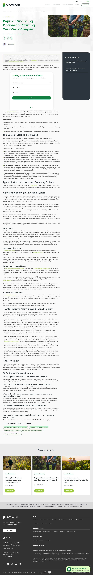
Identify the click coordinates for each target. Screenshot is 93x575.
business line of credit (10, 295)
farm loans (34, 185)
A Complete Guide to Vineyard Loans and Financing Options (76, 61)
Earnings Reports (37, 531)
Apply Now (86, 5)
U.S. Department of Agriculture (41, 268)
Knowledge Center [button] (68, 5)
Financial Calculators (38, 540)
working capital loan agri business (12, 434)
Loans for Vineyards (8, 16)
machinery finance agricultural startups (32, 430)
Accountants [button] (56, 5)
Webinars (62, 531)
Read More (9, 491)
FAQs (42, 523)
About (34, 516)
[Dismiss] (90, 565)
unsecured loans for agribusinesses (39, 427)
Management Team (45, 520)
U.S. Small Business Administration (14, 268)
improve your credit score (11, 341)
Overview (35, 520)
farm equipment (38, 252)
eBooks (56, 531)
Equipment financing (9, 251)
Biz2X (82, 1)
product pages (34, 60)
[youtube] (16, 564)
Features (71, 520)
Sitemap (33, 572)
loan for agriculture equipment (12, 430)
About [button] (77, 5)
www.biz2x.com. (9, 548)
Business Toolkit (37, 537)
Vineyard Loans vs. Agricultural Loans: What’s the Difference (75, 69)
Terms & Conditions (16, 572)
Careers (76, 1)
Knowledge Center (38, 528)
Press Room (35, 523)
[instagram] (20, 564)
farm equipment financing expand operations (15, 427)
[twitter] (12, 564)
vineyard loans (11, 111)
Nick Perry (11, 44)
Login (87, 1)
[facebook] (4, 564)
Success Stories (71, 531)
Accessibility (26, 572)
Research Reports (47, 531)
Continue (31, 98)
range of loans (7, 280)
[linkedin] (8, 564)
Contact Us (48, 523)
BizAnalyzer (48, 540)
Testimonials (79, 520)
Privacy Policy (6, 572)
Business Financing (38, 545)
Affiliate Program (63, 520)
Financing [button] (47, 5)
